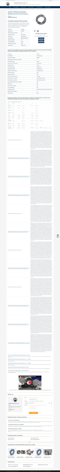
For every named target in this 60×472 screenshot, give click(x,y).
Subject (25, 401)
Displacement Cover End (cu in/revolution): (15, 59)
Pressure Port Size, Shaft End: (12, 76)
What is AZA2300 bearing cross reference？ (41, 36)
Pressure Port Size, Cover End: (13, 63)
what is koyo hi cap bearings (14, 420)
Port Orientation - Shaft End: (12, 80)
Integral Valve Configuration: (12, 70)
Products (10, 9)
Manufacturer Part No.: (11, 74)
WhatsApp (41, 40)
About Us (8, 471)
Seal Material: (10, 36)
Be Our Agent (41, 42)
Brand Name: (10, 29)
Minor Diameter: (10, 45)
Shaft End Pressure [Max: (12, 43)
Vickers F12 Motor (48, 7)
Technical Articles (23, 7)
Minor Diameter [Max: (11, 89)
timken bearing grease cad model (15, 428)
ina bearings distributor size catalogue (16, 424)
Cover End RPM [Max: (11, 87)
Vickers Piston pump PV (40, 7)
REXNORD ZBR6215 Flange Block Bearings (15, 213)
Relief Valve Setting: (11, 72)
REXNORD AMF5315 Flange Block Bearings (15, 287)
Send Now (33, 412)
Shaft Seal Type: (10, 93)
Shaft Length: (10, 83)
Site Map (14, 471)
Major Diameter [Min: (11, 34)
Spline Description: (11, 65)
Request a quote (13, 0)
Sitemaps (17, 471)
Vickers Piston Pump (31, 7)
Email (25, 397)
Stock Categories (16, 7)
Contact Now (41, 38)
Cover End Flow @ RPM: (11, 57)
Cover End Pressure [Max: (12, 85)
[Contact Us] (57, 236)
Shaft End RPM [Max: (11, 41)
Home (10, 7)
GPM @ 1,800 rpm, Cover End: (12, 32)
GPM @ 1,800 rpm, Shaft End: (12, 91)
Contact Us (11, 471)
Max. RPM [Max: (10, 55)
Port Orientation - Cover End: (12, 78)
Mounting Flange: (10, 38)
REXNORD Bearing (13, 9)
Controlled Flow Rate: (11, 61)
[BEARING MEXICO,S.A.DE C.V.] (8, 4)
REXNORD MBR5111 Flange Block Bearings (14, 250)
